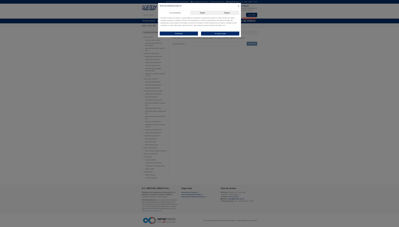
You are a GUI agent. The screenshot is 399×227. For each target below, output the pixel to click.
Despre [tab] (227, 13)
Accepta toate (220, 33)
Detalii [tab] (202, 13)
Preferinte (179, 33)
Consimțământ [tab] (175, 13)
